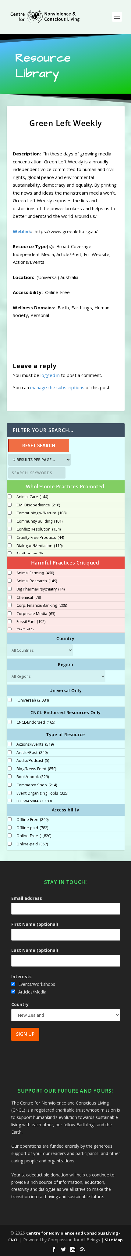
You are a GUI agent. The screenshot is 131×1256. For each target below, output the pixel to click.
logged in (50, 375)
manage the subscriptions (57, 387)
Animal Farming (35, 573)
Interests (21, 976)
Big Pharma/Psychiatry (40, 589)
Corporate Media (35, 613)
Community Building (39, 521)
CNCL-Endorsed (35, 722)
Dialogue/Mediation (39, 545)
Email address (26, 898)
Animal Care (32, 496)
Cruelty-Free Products (40, 537)
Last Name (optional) (34, 950)
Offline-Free (32, 819)
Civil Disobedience (38, 505)
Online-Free (33, 835)
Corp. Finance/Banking (41, 605)
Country (20, 1004)
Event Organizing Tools (42, 793)
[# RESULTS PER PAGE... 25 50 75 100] (39, 460)
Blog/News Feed (36, 768)
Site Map (114, 1240)
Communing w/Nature (41, 513)
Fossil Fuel (30, 621)
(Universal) (32, 700)
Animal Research (36, 581)
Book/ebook (32, 776)
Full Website (34, 801)
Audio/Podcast (32, 760)
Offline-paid (32, 828)
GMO (25, 630)
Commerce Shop (36, 785)
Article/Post (32, 752)
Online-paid (32, 844)
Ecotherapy (29, 553)
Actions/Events (35, 744)
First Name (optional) (34, 924)
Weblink (22, 231)
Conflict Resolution (38, 529)
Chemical (28, 597)
